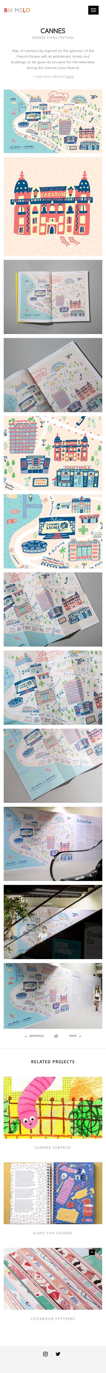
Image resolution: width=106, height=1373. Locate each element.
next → (72, 1035)
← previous (36, 1035)
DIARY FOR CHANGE (53, 1233)
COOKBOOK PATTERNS (53, 1318)
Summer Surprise (53, 1147)
